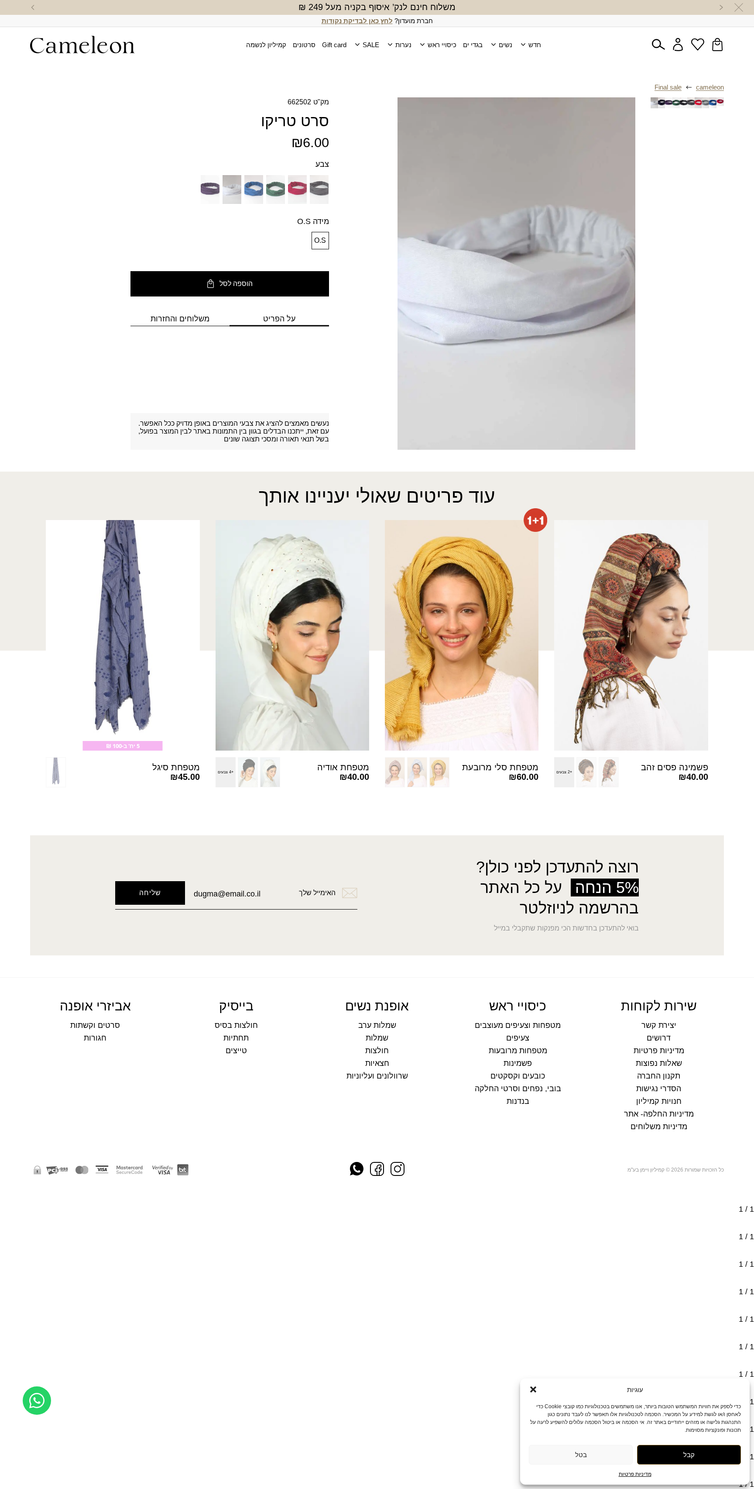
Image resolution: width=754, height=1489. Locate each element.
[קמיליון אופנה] (82, 44)
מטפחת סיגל (176, 767)
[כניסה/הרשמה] (678, 44)
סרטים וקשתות (95, 1025)
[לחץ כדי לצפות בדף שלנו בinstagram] (397, 1170)
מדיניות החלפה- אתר (659, 1114)
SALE (371, 44)
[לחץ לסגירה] (738, 7)
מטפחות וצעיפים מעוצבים (518, 1025)
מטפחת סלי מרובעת (500, 767)
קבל (689, 1454)
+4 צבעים (225, 772)
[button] (533, 1389)
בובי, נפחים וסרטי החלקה (518, 1089)
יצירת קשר (658, 1025)
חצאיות (377, 1063)
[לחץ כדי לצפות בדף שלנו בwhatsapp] (356, 1169)
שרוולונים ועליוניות (377, 1076)
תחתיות (236, 1038)
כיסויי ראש (442, 44)
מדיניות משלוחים (659, 1127)
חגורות (95, 1038)
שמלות (377, 1038)
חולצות (377, 1051)
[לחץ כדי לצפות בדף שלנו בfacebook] (377, 1170)
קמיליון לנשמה (266, 44)
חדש (534, 44)
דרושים (659, 1038)
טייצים (236, 1051)
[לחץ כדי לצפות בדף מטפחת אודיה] (292, 635)
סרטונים (304, 44)
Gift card (334, 44)
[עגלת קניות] (717, 44)
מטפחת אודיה (343, 767)
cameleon (710, 87)
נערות (403, 44)
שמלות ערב (377, 1025)
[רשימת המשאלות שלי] (697, 44)
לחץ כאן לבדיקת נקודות (357, 20)
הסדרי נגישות (658, 1089)
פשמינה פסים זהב (674, 767)
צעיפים (517, 1038)
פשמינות (518, 1063)
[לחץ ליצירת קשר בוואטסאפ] (37, 1462)
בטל (581, 1454)
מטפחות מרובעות (518, 1051)
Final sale (668, 87)
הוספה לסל (236, 283)
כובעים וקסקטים (517, 1076)
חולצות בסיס (236, 1025)
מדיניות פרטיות (635, 1474)
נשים (505, 44)
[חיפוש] (658, 44)
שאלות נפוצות (659, 1063)
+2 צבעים (564, 772)
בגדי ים (473, 44)
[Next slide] (32, 7)
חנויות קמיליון (659, 1101)
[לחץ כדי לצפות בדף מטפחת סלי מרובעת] (461, 635)
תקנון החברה (658, 1076)
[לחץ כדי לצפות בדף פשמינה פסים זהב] (631, 635)
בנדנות (518, 1101)
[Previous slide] (721, 7)
